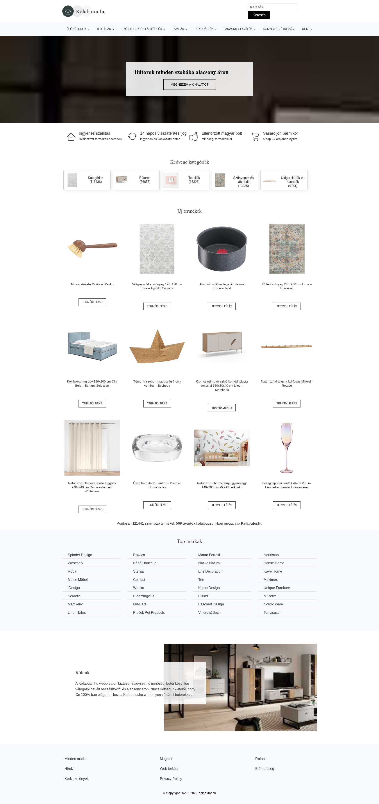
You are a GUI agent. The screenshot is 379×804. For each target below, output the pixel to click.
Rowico (139, 555)
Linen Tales (77, 612)
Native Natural (209, 563)
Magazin (166, 759)
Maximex (271, 580)
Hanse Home (274, 563)
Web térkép (169, 768)
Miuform (270, 596)
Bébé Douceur (144, 563)
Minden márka (75, 759)
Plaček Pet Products (149, 612)
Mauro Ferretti (209, 555)
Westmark (75, 563)
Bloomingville (143, 596)
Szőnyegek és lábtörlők (142, 29)
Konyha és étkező (277, 29)
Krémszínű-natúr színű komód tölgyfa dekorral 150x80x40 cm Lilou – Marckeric (222, 385)
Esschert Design (211, 604)
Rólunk (260, 759)
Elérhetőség (264, 768)
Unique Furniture (277, 588)
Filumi (203, 596)
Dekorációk (204, 29)
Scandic (74, 596)
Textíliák (104, 29)
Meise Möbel (78, 580)
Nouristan (271, 555)
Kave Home (273, 571)
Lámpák (178, 29)
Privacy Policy (171, 779)
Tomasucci (272, 612)
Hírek (68, 768)
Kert (306, 29)
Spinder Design (80, 555)
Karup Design (209, 588)
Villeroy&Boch (209, 612)
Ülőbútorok (76, 29)
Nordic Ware (273, 604)
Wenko (138, 588)
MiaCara (140, 604)
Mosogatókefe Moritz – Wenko (92, 284)
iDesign (74, 588)
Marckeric (75, 604)
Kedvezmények (76, 779)
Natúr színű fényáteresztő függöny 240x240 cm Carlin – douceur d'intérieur (92, 487)
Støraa (138, 571)
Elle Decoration (210, 571)
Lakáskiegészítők (238, 29)
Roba (72, 571)
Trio (201, 580)
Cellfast (139, 580)
